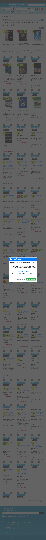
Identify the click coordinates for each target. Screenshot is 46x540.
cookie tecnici (23, 273)
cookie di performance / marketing (32, 275)
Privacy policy (26, 271)
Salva (24, 279)
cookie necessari (12, 274)
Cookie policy (20, 271)
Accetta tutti (31, 279)
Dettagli (19, 279)
